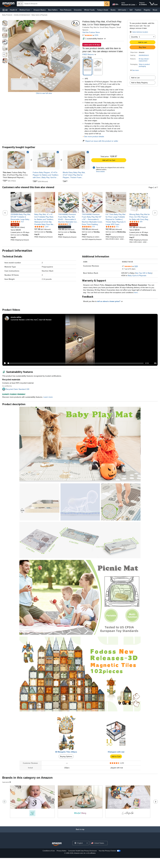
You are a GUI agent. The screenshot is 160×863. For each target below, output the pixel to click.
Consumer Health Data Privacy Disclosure (82, 851)
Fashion (138, 10)
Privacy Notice (61, 851)
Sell (131, 10)
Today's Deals (102, 10)
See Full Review (45, 320)
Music (155, 10)
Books (113, 10)
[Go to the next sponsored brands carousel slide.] (156, 801)
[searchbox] (63, 3)
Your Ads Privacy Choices (107, 851)
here (136, 292)
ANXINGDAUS (144, 55)
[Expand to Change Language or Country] (118, 4)
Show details (100, 171)
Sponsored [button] (5, 782)
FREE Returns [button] (88, 54)
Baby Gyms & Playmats (39, 15)
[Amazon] (9, 4)
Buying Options (66, 756)
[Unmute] (155, 363)
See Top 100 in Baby (143, 273)
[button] (5, 9)
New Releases (65, 10)
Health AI (13, 10)
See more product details (94, 136)
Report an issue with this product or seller (101, 141)
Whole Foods (89, 10)
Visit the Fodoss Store (91, 32)
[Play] (4, 363)
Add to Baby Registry (139, 83)
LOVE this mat (31, 320)
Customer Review (18, 320)
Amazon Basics (40, 10)
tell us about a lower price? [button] (109, 301)
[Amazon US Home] (57, 844)
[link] (46, 160)
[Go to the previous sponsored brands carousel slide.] (4, 801)
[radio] (4, 23)
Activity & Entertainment (22, 15)
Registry (147, 10)
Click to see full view (44, 93)
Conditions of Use (49, 851)
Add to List (135, 78)
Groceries (78, 10)
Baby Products (7, 15)
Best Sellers (53, 10)
